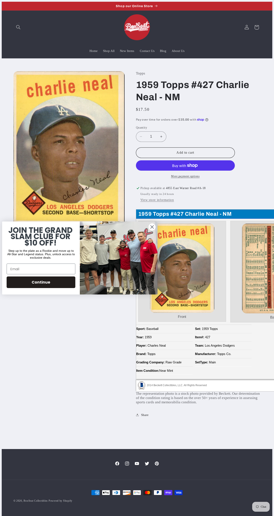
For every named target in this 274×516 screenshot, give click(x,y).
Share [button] (145, 415)
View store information (157, 200)
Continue (43, 282)
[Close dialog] (154, 227)
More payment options (185, 176)
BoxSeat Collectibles (36, 500)
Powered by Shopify (60, 500)
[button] (18, 27)
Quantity (141, 127)
